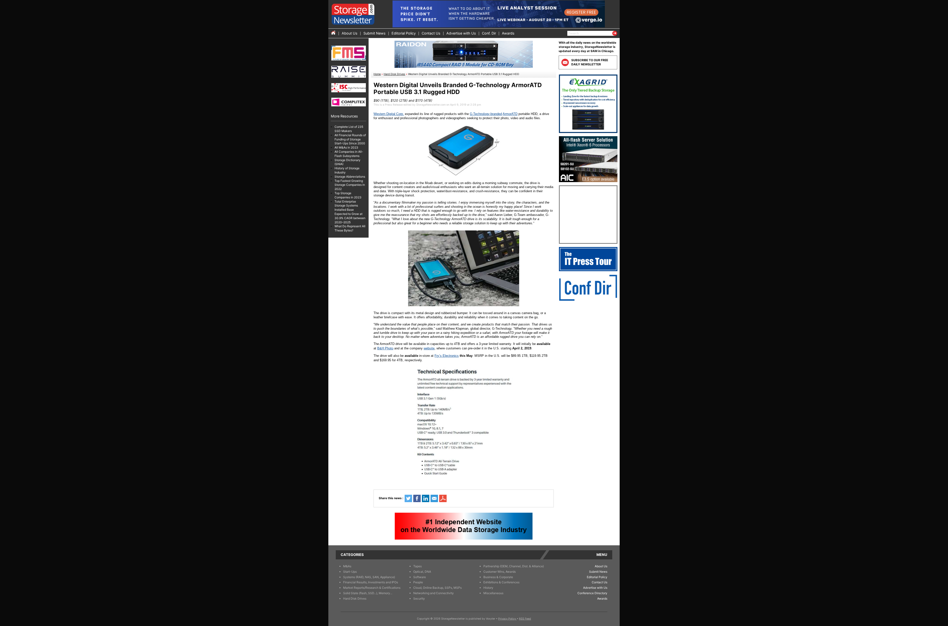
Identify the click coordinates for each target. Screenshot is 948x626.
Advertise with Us (461, 33)
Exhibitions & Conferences (501, 582)
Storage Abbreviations (350, 176)
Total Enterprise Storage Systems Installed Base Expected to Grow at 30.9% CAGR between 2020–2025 (350, 212)
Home (377, 74)
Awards (508, 33)
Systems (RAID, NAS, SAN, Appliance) (369, 577)
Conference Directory (592, 593)
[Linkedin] (425, 498)
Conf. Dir (489, 33)
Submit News (374, 33)
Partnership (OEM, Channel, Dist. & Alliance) (513, 566)
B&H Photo (385, 348)
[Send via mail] (434, 498)
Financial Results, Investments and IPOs (370, 582)
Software (419, 577)
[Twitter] (408, 498)
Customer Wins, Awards (499, 571)
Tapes (417, 566)
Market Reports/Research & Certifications (371, 587)
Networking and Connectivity (433, 593)
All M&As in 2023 (346, 147)
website (429, 348)
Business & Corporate (498, 577)
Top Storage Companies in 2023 (348, 195)
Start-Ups (350, 571)
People (418, 582)
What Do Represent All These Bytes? (350, 228)
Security (419, 598)
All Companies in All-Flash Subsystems (349, 154)
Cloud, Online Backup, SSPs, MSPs (437, 587)
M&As (347, 566)
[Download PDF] (443, 498)
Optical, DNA (422, 571)
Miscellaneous (493, 593)
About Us (349, 33)
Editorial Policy (404, 33)
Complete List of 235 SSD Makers (349, 129)
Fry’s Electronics (446, 356)
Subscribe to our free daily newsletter (589, 62)
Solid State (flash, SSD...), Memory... (367, 593)
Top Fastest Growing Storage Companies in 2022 (350, 185)
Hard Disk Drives (394, 74)
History (488, 587)
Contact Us (431, 33)
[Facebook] (417, 498)
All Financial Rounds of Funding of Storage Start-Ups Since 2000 (350, 139)
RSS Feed (525, 618)
